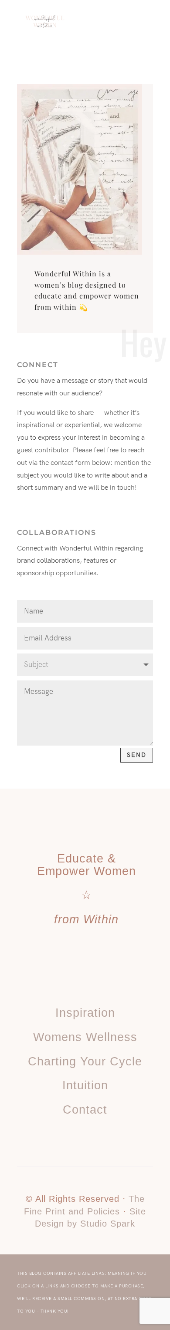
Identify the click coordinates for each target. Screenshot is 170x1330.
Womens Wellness (85, 1037)
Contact (85, 1109)
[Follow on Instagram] (94, 982)
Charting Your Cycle (85, 1061)
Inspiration (85, 1012)
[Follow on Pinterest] (75, 982)
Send (136, 755)
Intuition (85, 1085)
